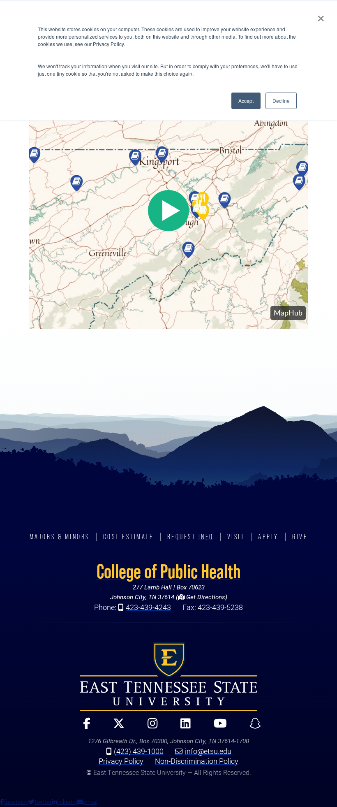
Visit (236, 537)
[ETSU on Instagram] (149, 727)
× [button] (320, 15)
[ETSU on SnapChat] (252, 727)
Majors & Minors (60, 537)
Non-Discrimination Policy (196, 761)
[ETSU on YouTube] (216, 727)
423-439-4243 (148, 607)
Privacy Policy (121, 761)
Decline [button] (281, 100)
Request (190, 537)
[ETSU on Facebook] (83, 727)
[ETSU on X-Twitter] (115, 727)
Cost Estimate (128, 537)
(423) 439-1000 (139, 751)
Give (299, 537)
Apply (268, 537)
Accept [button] (246, 100)
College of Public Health (169, 571)
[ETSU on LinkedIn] (182, 727)
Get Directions (205, 597)
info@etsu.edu (208, 751)
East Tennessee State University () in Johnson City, (168, 676)
